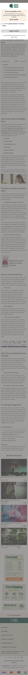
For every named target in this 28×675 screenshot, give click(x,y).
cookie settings (12, 23)
